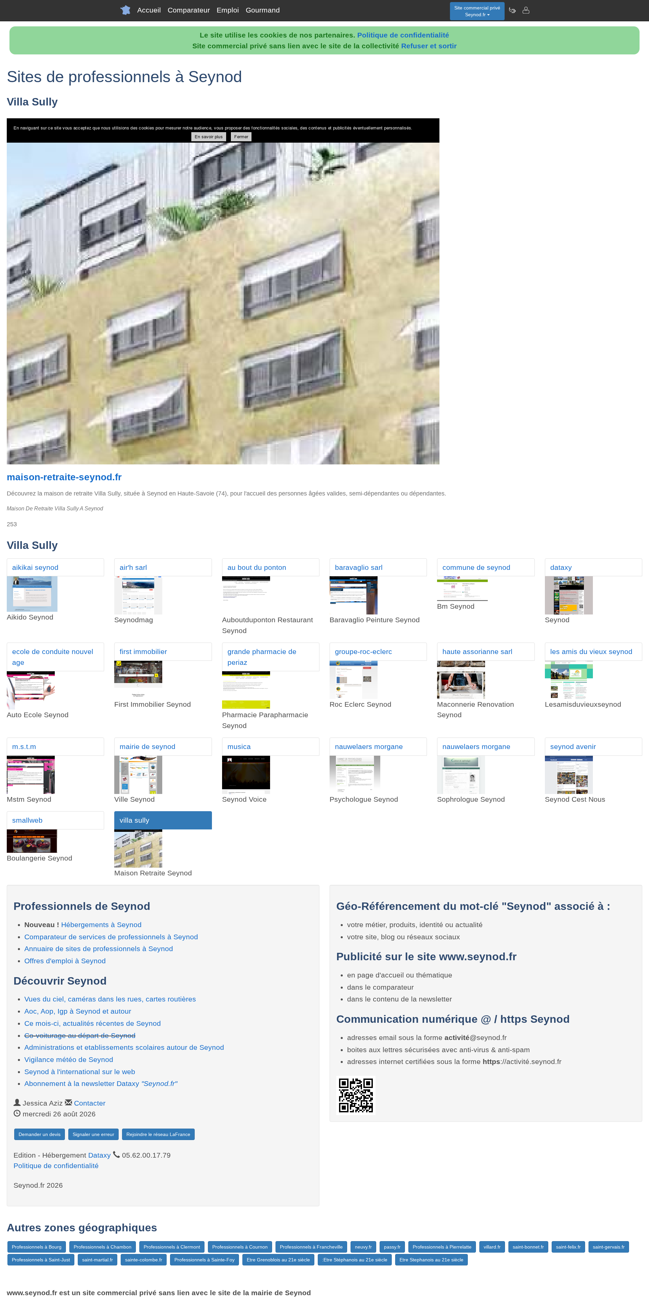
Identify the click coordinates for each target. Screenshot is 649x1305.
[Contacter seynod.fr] (525, 10)
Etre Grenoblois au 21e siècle (278, 1259)
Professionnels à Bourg (37, 1247)
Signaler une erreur (93, 1134)
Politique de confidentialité (403, 35)
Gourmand (263, 10)
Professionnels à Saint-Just (41, 1259)
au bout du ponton (256, 567)
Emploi (228, 10)
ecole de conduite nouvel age (52, 657)
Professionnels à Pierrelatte (442, 1247)
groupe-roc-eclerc (363, 651)
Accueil (149, 10)
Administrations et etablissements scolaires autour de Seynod (124, 1047)
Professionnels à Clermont (172, 1247)
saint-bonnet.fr (528, 1247)
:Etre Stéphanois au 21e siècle (354, 1259)
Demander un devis (40, 1134)
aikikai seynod (35, 567)
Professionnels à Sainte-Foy (204, 1259)
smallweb (27, 820)
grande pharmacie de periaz (261, 657)
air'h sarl (133, 567)
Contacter (89, 1103)
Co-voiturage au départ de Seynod (80, 1035)
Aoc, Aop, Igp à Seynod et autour (77, 1011)
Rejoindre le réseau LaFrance (158, 1134)
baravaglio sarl (359, 567)
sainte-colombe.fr (143, 1259)
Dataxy (99, 1155)
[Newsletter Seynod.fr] (512, 10)
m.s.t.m (24, 746)
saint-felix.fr (568, 1247)
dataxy (561, 567)
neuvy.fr (363, 1247)
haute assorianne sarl (477, 651)
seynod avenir (573, 746)
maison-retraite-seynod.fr (64, 477)
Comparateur (189, 10)
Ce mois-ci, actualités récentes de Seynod (92, 1023)
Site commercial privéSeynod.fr (477, 11)
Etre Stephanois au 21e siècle (431, 1259)
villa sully (134, 820)
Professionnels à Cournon (240, 1247)
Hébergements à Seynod (101, 924)
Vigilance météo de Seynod (68, 1059)
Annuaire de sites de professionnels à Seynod (98, 948)
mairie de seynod (147, 746)
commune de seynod (476, 567)
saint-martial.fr (97, 1259)
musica (239, 746)
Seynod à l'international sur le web (79, 1072)
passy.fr (392, 1247)
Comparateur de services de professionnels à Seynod (111, 937)
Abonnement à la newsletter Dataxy (100, 1083)
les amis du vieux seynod (591, 651)
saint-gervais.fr (609, 1247)
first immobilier (143, 651)
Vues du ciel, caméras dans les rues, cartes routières (110, 999)
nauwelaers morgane (369, 746)
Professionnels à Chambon (102, 1247)
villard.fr (492, 1247)
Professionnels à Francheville (311, 1247)
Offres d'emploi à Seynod (65, 961)
